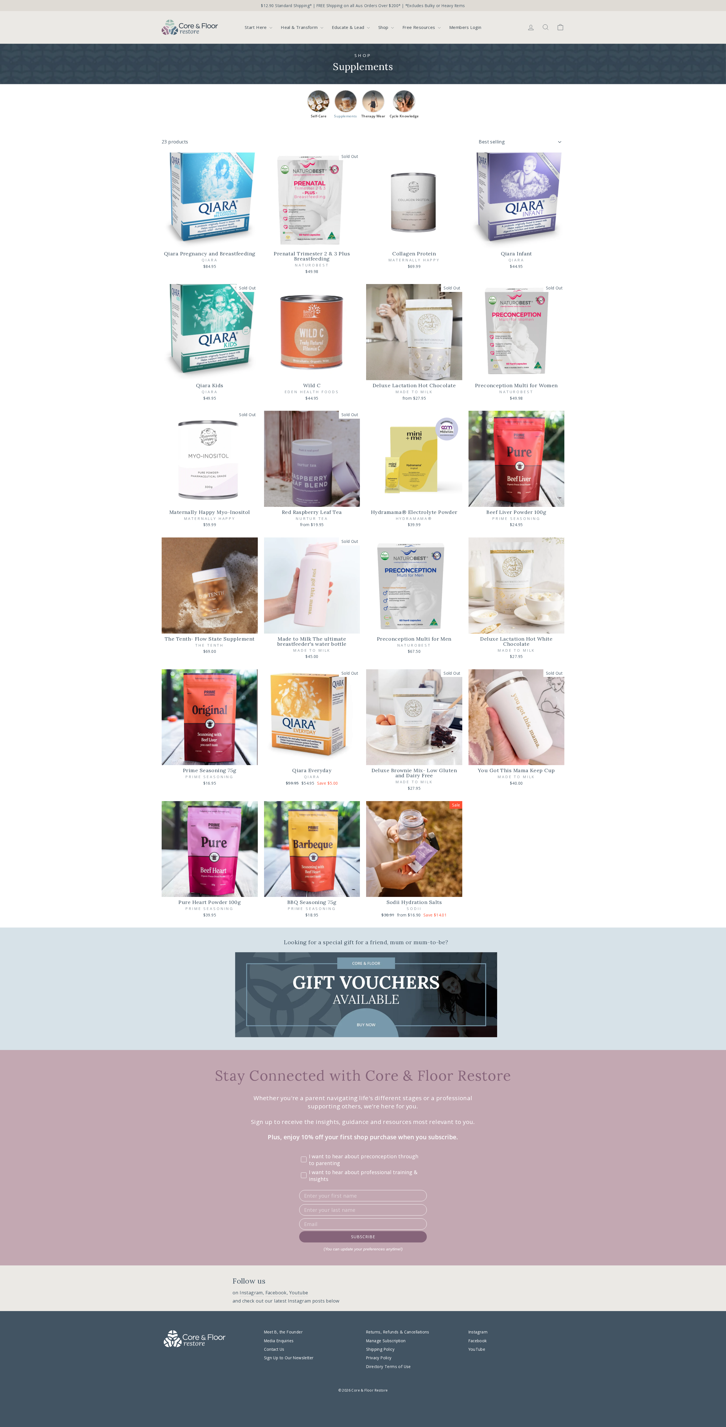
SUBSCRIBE (363, 1236)
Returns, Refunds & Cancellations (397, 1332)
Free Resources (419, 27)
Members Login (465, 27)
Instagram (251, 1293)
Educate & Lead (349, 27)
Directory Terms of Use (388, 1366)
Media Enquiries (279, 1340)
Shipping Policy (380, 1349)
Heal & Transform (300, 27)
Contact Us (274, 1349)
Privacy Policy (379, 1357)
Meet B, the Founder (283, 1332)
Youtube (298, 1293)
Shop (384, 27)
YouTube (477, 1349)
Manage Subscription (386, 1340)
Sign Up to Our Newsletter (289, 1357)
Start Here (256, 27)
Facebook (276, 1293)
